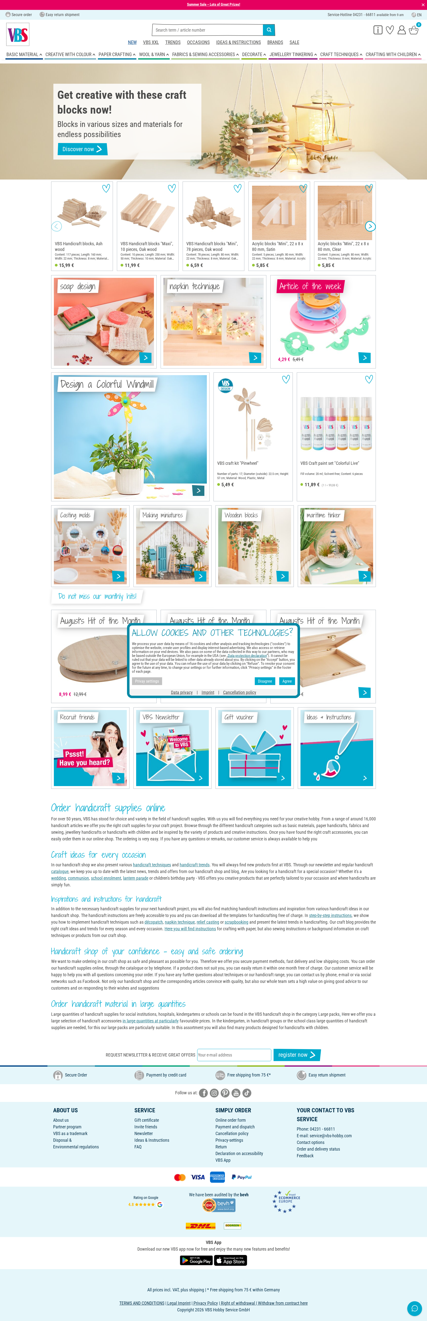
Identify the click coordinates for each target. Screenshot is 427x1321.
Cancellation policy (232, 1133)
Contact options (310, 1142)
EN (419, 15)
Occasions (198, 42)
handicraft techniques (152, 864)
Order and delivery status (318, 1149)
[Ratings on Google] (146, 1201)
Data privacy (182, 692)
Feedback (305, 1155)
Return (221, 1146)
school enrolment (106, 878)
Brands (275, 42)
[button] (56, 226)
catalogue (59, 871)
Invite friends (145, 1126)
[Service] (378, 30)
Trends (173, 42)
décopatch (154, 922)
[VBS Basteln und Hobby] (17, 34)
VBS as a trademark (70, 1133)
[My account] (402, 30)
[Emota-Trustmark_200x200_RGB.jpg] (286, 1201)
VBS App (223, 1160)
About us (61, 1120)
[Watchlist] (390, 30)
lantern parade (135, 878)
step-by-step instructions (330, 915)
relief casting (208, 922)
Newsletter (143, 1133)
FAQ (138, 1146)
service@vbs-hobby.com (331, 1135)
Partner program (67, 1126)
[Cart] (414, 30)
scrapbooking (236, 922)
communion (78, 878)
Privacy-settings (229, 1140)
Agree (287, 681)
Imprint (208, 692)
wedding (58, 878)
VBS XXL (151, 42)
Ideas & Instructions (238, 42)
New (132, 42)
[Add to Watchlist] (106, 188)
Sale (294, 42)
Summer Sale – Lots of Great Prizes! (213, 4)
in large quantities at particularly (151, 1020)
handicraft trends (195, 864)
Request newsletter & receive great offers (150, 1054)
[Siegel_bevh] (218, 1204)
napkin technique (180, 922)
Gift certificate (146, 1120)
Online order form (230, 1120)
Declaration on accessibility (239, 1153)
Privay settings (147, 681)
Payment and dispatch (235, 1126)
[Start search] (269, 30)
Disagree (265, 681)
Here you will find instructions (190, 928)
